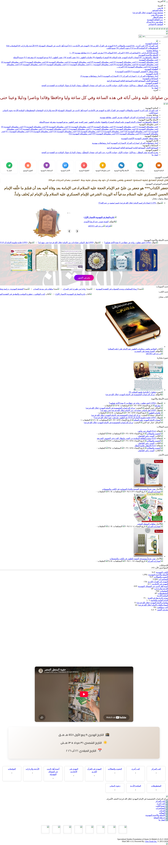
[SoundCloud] (155, 29)
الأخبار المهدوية (152, 74)
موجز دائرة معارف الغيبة (158, 598)
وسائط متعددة (152, 50)
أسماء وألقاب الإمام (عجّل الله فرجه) (153, 605)
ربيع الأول (132, 85)
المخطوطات (151, 48)
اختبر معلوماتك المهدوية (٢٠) (17, 131)
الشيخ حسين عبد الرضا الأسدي (96, 222)
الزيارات (143, 53)
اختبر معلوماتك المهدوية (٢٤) (80, 134)
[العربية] (165, 104)
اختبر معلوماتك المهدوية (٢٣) (103, 134)
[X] (162, 29)
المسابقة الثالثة (126, 81)
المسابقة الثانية (139, 81)
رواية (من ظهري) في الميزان (102, 289)
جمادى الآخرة (111, 85)
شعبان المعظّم (88, 85)
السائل (158, 408)
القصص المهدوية (138, 71)
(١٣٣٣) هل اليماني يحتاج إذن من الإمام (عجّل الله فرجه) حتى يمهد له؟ (93, 242)
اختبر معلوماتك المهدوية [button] (148, 124)
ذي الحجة (45, 85)
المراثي (118, 53)
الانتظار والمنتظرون (148, 57)
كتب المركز (151, 46)
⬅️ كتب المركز (162, 801)
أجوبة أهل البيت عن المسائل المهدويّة (52, 46)
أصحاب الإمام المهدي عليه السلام (124, 57)
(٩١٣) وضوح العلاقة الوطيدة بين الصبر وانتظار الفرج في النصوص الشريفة (126, 438)
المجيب (139, 408)
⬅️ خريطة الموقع (161, 817)
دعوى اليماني (123, 48)
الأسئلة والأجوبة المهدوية (148, 55)
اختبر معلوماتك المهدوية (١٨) (64, 131)
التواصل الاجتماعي (155, 24)
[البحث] (140, 36)
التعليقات (108, 405)
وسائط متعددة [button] (152, 115)
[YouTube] (157, 29)
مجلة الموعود (157, 10)
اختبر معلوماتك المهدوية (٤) (79, 62)
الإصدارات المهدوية (110, 76)
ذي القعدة (53, 85)
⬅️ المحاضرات (162, 808)
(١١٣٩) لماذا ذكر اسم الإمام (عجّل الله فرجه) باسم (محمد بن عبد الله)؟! (127, 203)
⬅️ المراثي (163, 810)
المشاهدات (124, 405)
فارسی (160, 8)
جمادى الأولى (122, 85)
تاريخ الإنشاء (147, 405)
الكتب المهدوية (162, 572)
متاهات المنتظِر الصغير (146, 524)
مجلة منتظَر (152, 71)
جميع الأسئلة (18, 57)
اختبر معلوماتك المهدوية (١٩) (41, 131)
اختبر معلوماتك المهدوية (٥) (57, 62)
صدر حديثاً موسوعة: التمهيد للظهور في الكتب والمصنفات (133, 559)
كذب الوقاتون (10, 289)
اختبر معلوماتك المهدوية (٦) (34, 62)
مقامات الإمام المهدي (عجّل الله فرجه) (152, 603)
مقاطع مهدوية (77, 53)
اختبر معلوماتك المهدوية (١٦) (111, 131)
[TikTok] (152, 29)
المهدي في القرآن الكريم (101, 46)
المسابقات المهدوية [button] (150, 145)
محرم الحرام (152, 85)
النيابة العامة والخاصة (159, 600)
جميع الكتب (111, 48)
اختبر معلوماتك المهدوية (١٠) (101, 64)
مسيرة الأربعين (157, 15)
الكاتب (158, 436)
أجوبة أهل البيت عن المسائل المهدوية (153, 586)
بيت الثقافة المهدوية (155, 20)
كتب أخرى (138, 46)
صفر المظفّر (142, 85)
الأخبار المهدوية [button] (152, 141)
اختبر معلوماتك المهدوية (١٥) (135, 67)
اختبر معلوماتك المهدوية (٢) (124, 62)
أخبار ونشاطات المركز (147, 76)
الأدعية (153, 53)
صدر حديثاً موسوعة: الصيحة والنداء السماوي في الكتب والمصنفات (129, 489)
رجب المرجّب (100, 85)
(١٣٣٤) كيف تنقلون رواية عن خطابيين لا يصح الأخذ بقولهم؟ (132, 403)
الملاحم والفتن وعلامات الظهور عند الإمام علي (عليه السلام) (132, 349)
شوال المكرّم (63, 85)
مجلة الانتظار (158, 17)
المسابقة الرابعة (113, 81)
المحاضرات (131, 53)
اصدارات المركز (127, 76)
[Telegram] (165, 29)
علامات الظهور (84, 57)
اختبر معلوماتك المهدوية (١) (147, 62)
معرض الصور (95, 53)
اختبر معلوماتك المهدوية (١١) (78, 64)
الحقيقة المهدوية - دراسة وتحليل (38, 289)
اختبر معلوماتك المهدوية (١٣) (30, 64)
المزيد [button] (155, 90)
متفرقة (29, 57)
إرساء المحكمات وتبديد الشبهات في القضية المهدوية (144, 289)
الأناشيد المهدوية (122, 71)
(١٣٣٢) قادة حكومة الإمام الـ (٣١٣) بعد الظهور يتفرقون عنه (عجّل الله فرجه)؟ (125, 418)
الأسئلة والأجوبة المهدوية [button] (148, 120)
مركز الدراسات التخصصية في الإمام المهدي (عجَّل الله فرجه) (130, 394)
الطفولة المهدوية (151, 69)
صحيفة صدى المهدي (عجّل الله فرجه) (148, 13)
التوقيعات (12, 46)
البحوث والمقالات (123, 46)
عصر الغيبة (69, 57)
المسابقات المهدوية (150, 78)
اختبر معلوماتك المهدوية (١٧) (88, 131)
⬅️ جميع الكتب (162, 806)
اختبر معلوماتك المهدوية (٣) (102, 62)
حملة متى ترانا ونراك (154, 22)
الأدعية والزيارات (26, 46)
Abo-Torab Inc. (151, 841)
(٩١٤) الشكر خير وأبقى (147, 431)
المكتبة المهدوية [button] (151, 108)
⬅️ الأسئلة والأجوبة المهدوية (156, 815)
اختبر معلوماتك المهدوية (148, 60)
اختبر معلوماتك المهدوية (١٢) (54, 64)
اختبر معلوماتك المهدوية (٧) (12, 62)
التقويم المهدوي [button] (151, 150)
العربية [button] (161, 1)
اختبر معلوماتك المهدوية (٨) (147, 64)
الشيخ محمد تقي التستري (144, 351)
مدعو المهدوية (41, 57)
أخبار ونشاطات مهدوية (90, 76)
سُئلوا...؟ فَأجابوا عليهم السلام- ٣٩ (142, 392)
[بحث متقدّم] (144, 36)
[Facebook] (167, 29)
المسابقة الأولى (151, 81)
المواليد (108, 53)
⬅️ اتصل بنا (163, 820)
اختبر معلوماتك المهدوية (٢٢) (127, 134)
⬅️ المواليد (163, 813)
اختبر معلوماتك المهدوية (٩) (124, 64)
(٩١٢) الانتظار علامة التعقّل (145, 446)
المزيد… (120, 67)
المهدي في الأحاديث (79, 46)
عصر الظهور (56, 57)
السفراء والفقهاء (101, 57)
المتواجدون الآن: (161, 568)
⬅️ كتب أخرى (162, 803)
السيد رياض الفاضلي (146, 436)
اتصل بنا (155, 88)
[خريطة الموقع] (150, 29)
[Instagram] (160, 29)
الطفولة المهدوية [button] (151, 136)
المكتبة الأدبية (137, 48)
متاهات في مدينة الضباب (71, 289)
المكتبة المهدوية (151, 43)
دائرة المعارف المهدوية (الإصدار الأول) (99, 217)
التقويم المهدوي (151, 83)
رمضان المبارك (75, 85)
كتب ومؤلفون (162, 607)
